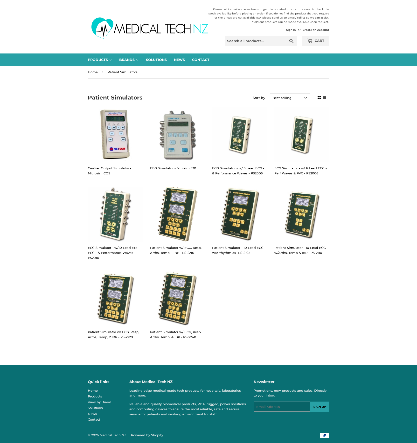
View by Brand (99, 402)
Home (93, 72)
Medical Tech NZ (113, 435)
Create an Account (316, 30)
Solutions (95, 408)
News (92, 414)
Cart (319, 41)
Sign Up (319, 407)
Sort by (259, 98)
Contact (94, 419)
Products (95, 396)
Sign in (291, 30)
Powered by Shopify (147, 435)
